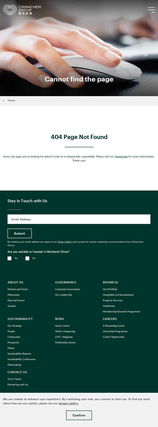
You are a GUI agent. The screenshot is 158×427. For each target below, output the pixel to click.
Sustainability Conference (21, 359)
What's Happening (65, 331)
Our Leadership (63, 295)
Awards (12, 306)
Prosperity (13, 342)
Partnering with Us (18, 385)
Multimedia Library (65, 342)
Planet (11, 348)
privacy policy (68, 403)
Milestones (14, 295)
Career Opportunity (113, 337)
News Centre (62, 326)
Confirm (79, 415)
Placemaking (14, 365)
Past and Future (16, 300)
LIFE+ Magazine (64, 337)
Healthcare (109, 306)
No (34, 258)
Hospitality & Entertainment (118, 295)
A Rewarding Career (114, 326)
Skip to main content (14, 3)
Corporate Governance (67, 289)
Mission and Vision (18, 289)
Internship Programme (115, 331)
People (11, 331)
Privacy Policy (65, 242)
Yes (16, 258)
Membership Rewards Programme (121, 311)
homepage (121, 156)
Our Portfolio (110, 289)
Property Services (113, 300)
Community (14, 337)
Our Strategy (15, 326)
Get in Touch (14, 379)
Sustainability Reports (19, 354)
